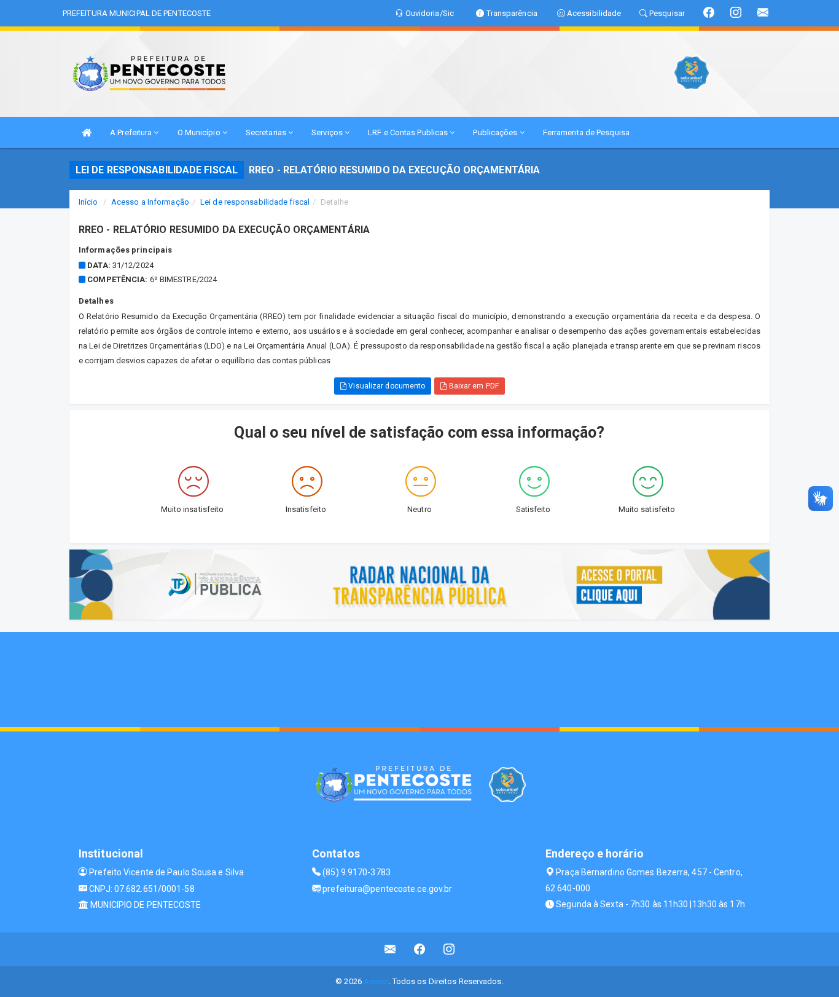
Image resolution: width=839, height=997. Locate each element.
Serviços (328, 132)
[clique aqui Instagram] (449, 949)
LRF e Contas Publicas (409, 132)
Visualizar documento (385, 386)
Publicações (496, 132)
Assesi (376, 981)
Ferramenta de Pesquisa (586, 132)
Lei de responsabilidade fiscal (255, 202)
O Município (200, 132)
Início (88, 202)
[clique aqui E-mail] (390, 949)
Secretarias (267, 132)
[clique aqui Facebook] (420, 949)
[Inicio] (87, 132)
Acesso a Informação (150, 202)
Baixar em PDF (472, 386)
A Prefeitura (132, 132)
